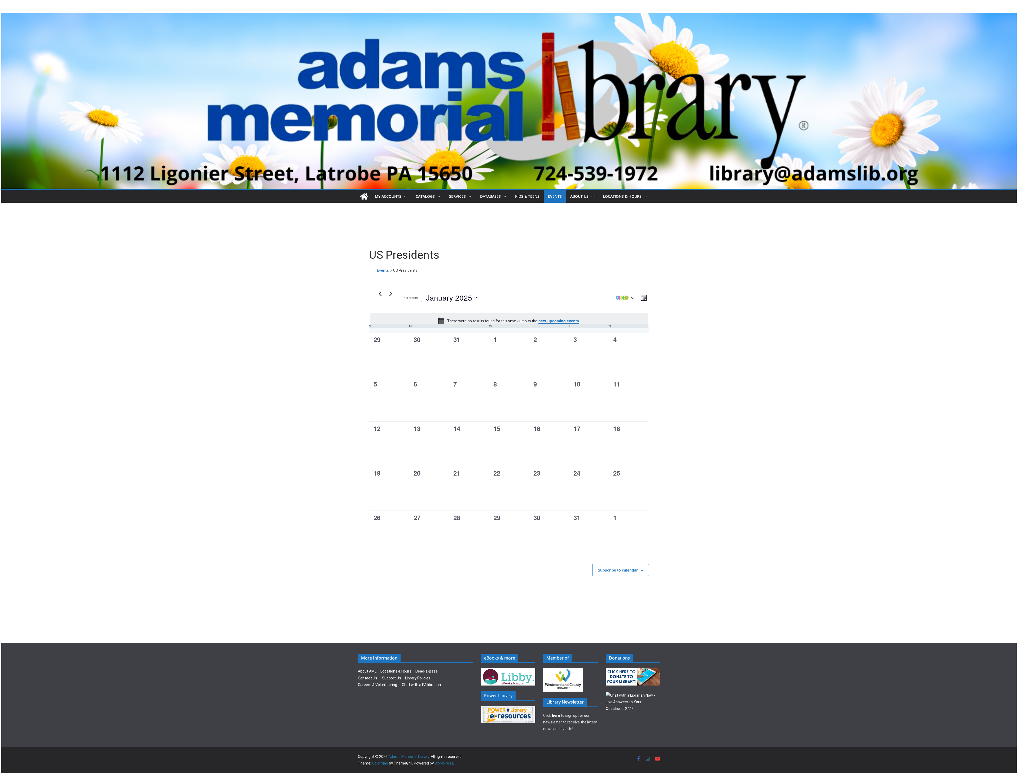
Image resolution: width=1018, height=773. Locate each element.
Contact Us (367, 678)
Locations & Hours (395, 671)
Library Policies (418, 678)
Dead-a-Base (426, 671)
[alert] (509, 320)
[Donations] (633, 671)
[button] (404, 196)
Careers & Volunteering (377, 685)
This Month (410, 297)
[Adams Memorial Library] (509, 16)
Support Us (391, 678)
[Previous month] (380, 294)
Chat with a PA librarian (421, 685)
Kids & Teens (527, 196)
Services (457, 196)
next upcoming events (558, 320)
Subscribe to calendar (618, 570)
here (556, 715)
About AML (367, 671)
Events (555, 196)
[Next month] (390, 294)
